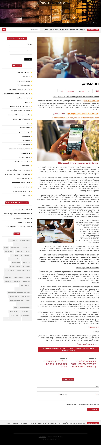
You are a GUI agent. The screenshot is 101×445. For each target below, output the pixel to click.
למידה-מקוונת (64, 30)
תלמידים (46, 30)
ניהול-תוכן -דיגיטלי (25, 285)
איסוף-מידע (17, 244)
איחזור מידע (26, 77)
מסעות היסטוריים (24, 157)
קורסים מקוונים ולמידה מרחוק (21, 183)
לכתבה (96, 327)
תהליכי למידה (26, 195)
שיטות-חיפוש (26, 319)
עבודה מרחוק (26, 166)
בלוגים (6, 247)
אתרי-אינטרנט (26, 247)
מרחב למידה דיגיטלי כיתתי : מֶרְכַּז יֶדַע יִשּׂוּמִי (17, 214)
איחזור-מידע (27, 244)
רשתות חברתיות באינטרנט (22, 187)
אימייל (29, 51)
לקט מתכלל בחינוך (24, 132)
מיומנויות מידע (25, 153)
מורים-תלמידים (10, 274)
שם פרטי (29, 44)
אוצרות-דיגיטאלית (25, 240)
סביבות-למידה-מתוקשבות (23, 289)
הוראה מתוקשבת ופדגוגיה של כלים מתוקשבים (16, 94)
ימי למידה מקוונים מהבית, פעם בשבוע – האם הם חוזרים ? (55, 364)
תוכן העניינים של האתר (23, 222)
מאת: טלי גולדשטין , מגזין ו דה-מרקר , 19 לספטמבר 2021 (78, 163)
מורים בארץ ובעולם (24, 144)
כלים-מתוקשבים (14, 259)
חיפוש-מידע (15, 255)
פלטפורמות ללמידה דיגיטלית (22, 307)
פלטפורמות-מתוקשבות (24, 304)
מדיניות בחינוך (25, 136)
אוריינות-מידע (13, 240)
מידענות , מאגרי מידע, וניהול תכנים (19, 149)
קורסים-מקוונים (26, 311)
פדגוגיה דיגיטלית (14, 296)
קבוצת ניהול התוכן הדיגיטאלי (27, 23)
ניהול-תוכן (8, 281)
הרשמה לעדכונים (63, 23)
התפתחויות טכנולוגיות (23, 98)
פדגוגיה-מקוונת (26, 296)
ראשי (73, 23)
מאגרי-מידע (27, 274)
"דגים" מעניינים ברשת (23, 72)
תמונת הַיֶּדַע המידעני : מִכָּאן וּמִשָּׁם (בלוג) (18, 226)
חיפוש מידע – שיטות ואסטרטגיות (20, 106)
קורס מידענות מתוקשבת (22, 178)
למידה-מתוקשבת (15, 266)
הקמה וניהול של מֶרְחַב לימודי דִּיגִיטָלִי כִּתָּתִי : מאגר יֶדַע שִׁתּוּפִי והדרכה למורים (83, 364)
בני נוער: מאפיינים (82, 348)
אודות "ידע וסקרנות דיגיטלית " (88, 23)
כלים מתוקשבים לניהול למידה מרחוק (19, 115)
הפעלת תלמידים (25, 255)
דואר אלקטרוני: (63, 394)
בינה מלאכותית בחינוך (23, 81)
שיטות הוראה (16, 319)
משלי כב (61, 114)
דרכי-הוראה (19, 251)
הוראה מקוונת (9, 251)
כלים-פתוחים (26, 262)
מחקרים (28, 277)
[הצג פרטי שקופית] (50, 11)
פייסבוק (28, 300)
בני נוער (92, 348)
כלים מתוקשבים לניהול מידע (21, 119)
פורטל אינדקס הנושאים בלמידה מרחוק (18, 170)
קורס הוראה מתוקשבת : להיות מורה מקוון (17, 174)
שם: (97, 394)
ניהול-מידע (17, 281)
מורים (19, 274)
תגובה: (97, 386)
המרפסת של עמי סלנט (46, 23)
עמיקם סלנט (42, 437)
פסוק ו (56, 114)
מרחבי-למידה (26, 281)
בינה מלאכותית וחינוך (23, 85)
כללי (60, 91)
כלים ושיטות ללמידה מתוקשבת (20, 110)
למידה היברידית (10, 270)
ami (79, 91)
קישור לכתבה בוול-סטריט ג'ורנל (87, 344)
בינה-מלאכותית (15, 247)
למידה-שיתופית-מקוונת (23, 270)
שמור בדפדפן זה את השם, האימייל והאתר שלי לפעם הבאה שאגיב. (83, 404)
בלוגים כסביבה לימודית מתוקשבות (19, 89)
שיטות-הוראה (14, 315)
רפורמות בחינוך (14, 311)
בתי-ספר (82, 30)
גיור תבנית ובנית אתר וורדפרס (50, 439)
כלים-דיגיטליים (74, 30)
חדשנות (27, 102)
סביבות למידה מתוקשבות (22, 161)
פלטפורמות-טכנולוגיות (16, 300)
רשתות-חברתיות (25, 315)
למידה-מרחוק (54, 30)
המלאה (91, 327)
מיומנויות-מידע (18, 277)
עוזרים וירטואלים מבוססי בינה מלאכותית (19, 292)
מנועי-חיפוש (8, 277)
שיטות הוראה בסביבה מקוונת (21, 191)
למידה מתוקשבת (25, 127)
